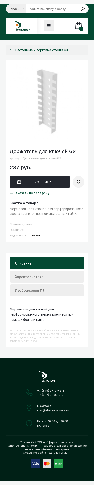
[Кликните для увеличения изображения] (47, 101)
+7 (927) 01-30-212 (50, 395)
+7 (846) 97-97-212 (50, 390)
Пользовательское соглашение (64, 445)
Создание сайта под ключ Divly (45, 452)
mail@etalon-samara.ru (53, 410)
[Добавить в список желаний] (78, 182)
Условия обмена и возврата (49, 449)
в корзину (42, 182)
